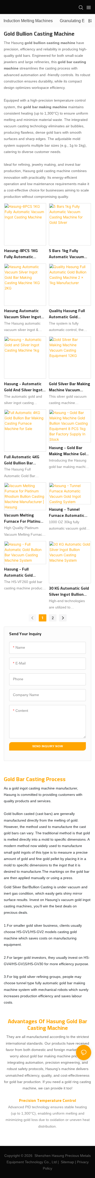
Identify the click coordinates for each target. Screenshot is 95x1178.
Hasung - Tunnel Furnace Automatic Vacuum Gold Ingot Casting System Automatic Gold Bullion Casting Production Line (66, 512)
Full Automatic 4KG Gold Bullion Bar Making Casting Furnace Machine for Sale (23, 460)
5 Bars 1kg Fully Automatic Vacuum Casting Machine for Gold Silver (68, 253)
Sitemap (67, 1162)
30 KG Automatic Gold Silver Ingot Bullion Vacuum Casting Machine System (69, 591)
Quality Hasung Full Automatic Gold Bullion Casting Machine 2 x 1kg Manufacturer (67, 314)
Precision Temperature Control (47, 1100)
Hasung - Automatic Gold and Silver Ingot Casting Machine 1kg (23, 387)
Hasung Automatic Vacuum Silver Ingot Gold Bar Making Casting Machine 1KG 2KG (23, 314)
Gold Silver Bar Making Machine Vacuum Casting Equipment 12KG (69, 387)
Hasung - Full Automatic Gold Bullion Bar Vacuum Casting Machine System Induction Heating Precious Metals (22, 572)
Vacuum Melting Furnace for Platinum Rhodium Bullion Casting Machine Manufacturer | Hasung (24, 518)
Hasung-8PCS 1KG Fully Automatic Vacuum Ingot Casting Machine (24, 253)
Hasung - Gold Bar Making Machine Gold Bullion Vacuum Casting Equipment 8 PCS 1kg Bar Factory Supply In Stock (68, 451)
